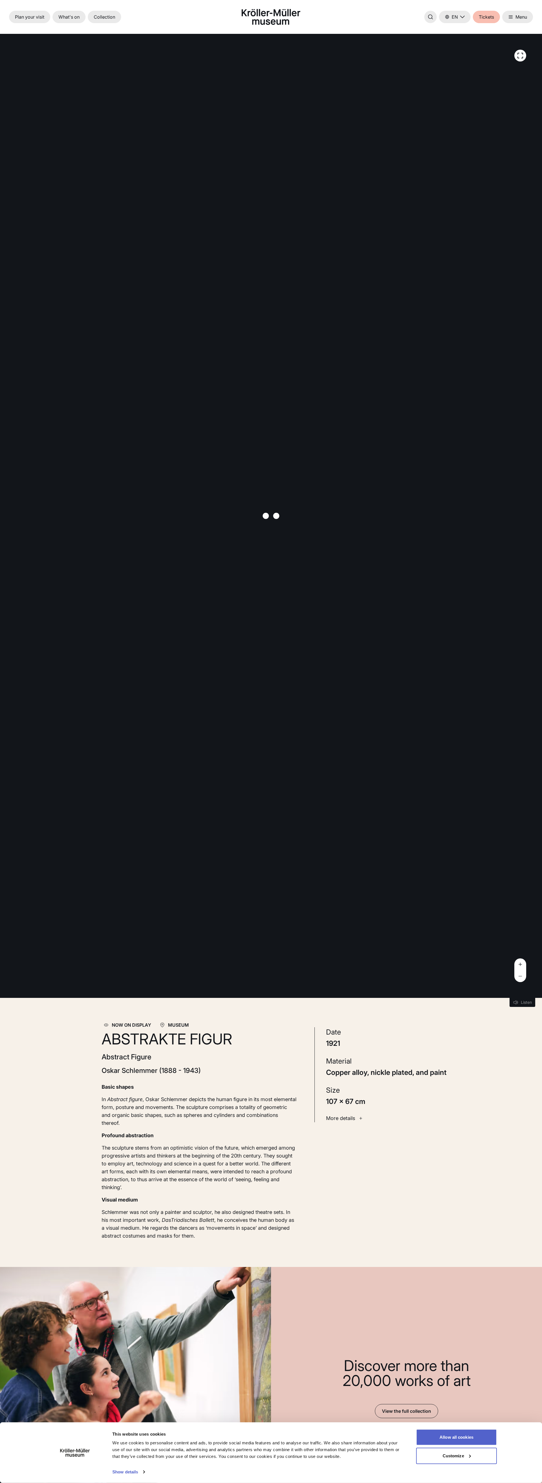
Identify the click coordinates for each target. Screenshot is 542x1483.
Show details (125, 1471)
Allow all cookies (456, 1437)
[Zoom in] (520, 964)
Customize (453, 1455)
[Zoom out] (520, 976)
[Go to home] (271, 17)
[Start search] (430, 17)
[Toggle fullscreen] (520, 55)
